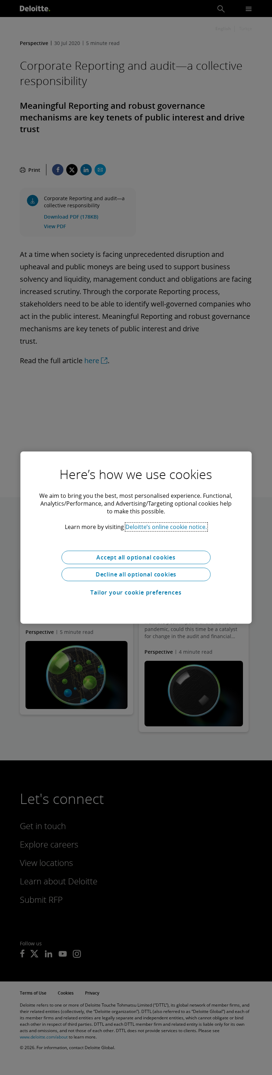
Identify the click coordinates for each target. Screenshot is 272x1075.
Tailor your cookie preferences (135, 592)
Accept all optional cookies (136, 557)
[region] (136, 537)
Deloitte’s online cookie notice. (166, 527)
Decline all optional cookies (136, 574)
